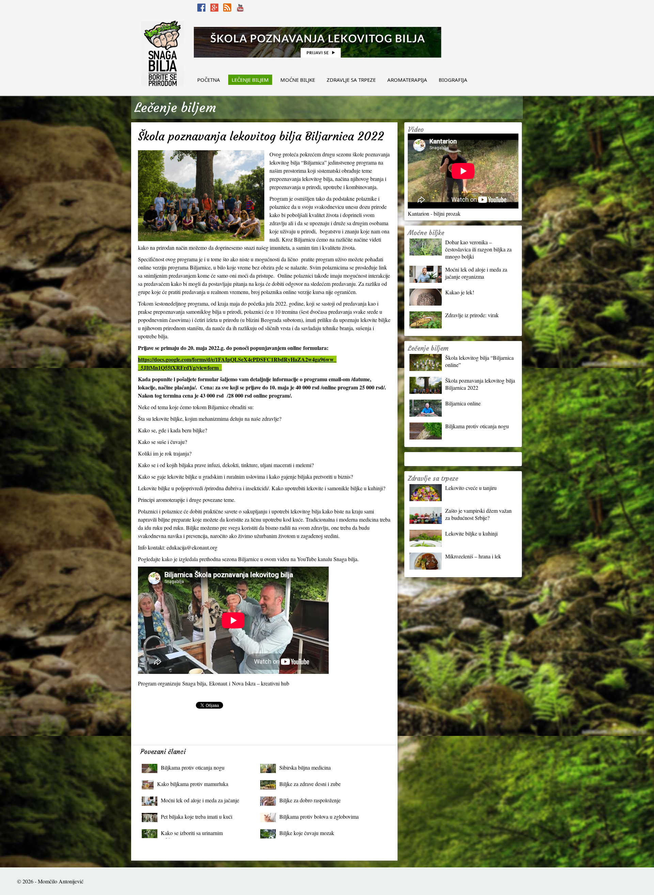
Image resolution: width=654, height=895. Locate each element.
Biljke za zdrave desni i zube (310, 783)
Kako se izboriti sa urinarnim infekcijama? (192, 834)
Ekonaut (219, 683)
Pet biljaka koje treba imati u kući (196, 816)
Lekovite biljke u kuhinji (471, 533)
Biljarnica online (463, 403)
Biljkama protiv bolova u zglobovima (319, 816)
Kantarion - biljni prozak (434, 213)
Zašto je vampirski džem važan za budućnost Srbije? (478, 514)
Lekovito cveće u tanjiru (471, 487)
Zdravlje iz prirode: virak (472, 315)
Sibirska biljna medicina (305, 767)
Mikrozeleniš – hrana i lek (473, 556)
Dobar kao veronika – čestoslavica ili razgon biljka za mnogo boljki (478, 249)
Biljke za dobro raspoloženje (310, 800)
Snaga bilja (194, 683)
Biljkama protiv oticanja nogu (192, 767)
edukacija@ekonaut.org (192, 547)
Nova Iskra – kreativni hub (261, 683)
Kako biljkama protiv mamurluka (192, 783)
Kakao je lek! (459, 292)
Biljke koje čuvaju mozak (306, 832)
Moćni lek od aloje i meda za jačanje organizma (200, 802)
